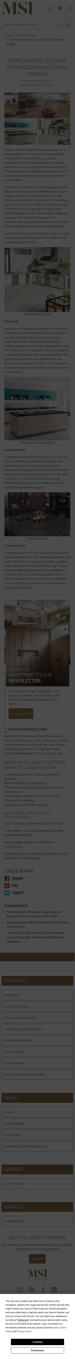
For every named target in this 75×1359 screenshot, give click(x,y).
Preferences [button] (23, 1320)
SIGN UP (20, 713)
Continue (37, 1342)
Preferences (37, 1350)
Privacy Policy (24, 1331)
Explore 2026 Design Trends (28, 729)
